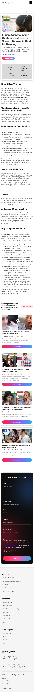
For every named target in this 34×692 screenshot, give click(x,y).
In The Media (5, 640)
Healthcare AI (6, 619)
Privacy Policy (15, 543)
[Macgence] (9, 651)
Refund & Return (6, 688)
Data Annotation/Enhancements (11, 581)
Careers (4, 643)
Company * (6, 519)
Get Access (8, 58)
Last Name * (6, 492)
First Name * (6, 483)
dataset (17, 250)
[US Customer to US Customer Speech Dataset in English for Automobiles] (17, 436)
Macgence (6, 234)
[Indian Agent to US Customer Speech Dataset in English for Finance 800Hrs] (17, 322)
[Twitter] (19, 666)
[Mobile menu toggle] (30, 2)
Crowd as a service (7, 588)
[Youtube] (24, 666)
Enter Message (7, 529)
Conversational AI (7, 605)
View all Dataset (27, 306)
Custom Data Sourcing (8, 578)
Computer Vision (7, 602)
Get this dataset (17, 346)
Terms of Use (22, 543)
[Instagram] (14, 666)
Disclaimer (5, 686)
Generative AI (6, 615)
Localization (5, 584)
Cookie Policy (5, 683)
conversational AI (23, 97)
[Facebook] (9, 666)
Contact (4, 636)
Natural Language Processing (10, 609)
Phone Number (7, 501)
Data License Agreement (12, 545)
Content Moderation (8, 591)
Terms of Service (6, 681)
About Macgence (7, 633)
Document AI (5, 612)
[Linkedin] (3, 666)
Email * (5, 510)
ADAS (3, 622)
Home (2, 10)
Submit (17, 558)
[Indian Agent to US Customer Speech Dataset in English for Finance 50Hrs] (17, 360)
